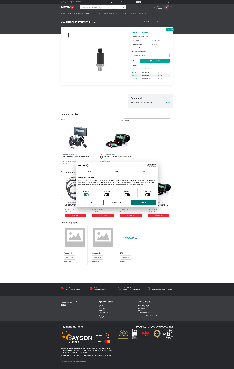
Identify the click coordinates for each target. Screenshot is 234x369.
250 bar (134, 75)
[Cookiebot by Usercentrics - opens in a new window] (148, 165)
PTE (153, 65)
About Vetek (102, 305)
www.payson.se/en (83, 352)
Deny (90, 202)
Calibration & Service (110, 13)
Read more (69, 257)
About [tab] (144, 171)
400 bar (134, 78)
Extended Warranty (140, 51)
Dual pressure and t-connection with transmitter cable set (75, 205)
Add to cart (156, 61)
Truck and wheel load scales (156, 22)
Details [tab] (117, 171)
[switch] (106, 194)
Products (66, 13)
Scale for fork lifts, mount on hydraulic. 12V (76, 156)
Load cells (124, 13)
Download (167, 102)
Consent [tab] (89, 171)
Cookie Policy (103, 308)
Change (138, 2)
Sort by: (120, 120)
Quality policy (103, 316)
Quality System (103, 312)
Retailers (101, 317)
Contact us (144, 301)
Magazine (142, 13)
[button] (168, 334)
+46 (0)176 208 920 (75, 2)
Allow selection (117, 202)
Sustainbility (102, 310)
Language (169, 2)
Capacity (97, 13)
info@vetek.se (146, 316)
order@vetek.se (155, 316)
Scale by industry (82, 13)
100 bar (134, 72)
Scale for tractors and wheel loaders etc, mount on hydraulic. (116, 157)
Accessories (169, 22)
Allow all (143, 202)
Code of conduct (104, 314)
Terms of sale (103, 307)
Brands (133, 13)
